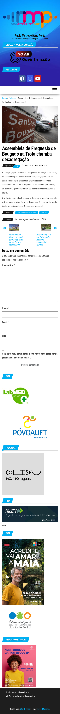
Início (4, 98)
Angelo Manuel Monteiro (36, 166)
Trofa (44, 219)
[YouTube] (37, 78)
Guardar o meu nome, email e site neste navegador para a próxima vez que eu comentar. (29, 355)
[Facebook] (22, 78)
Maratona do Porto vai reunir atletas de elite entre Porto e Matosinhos (16, 239)
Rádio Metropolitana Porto (30, 35)
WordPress (25, 709)
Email (5, 322)
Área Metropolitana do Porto (26, 212)
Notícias (12, 98)
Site (4, 336)
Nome (5, 308)
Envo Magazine (44, 709)
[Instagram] (30, 78)
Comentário (8, 265)
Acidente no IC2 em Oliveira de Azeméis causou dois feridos (43, 239)
